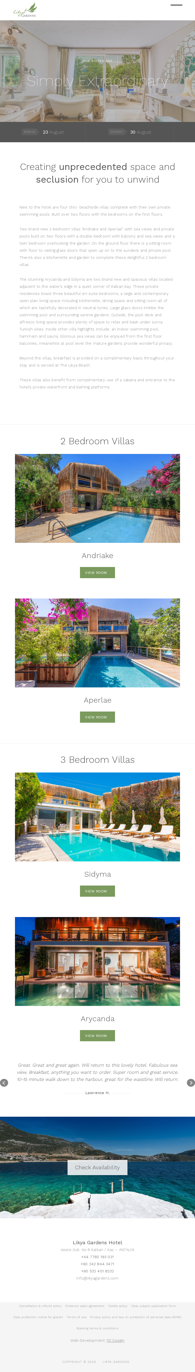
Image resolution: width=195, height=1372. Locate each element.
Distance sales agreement (85, 1306)
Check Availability (97, 1167)
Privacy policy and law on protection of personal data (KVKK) (136, 1317)
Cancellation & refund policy (40, 1306)
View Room (96, 573)
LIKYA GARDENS (116, 1362)
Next (191, 1083)
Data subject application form (154, 1306)
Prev (4, 1083)
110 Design (115, 1340)
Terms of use (76, 1317)
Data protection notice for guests (38, 1317)
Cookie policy (118, 1306)
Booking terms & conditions (97, 1328)
